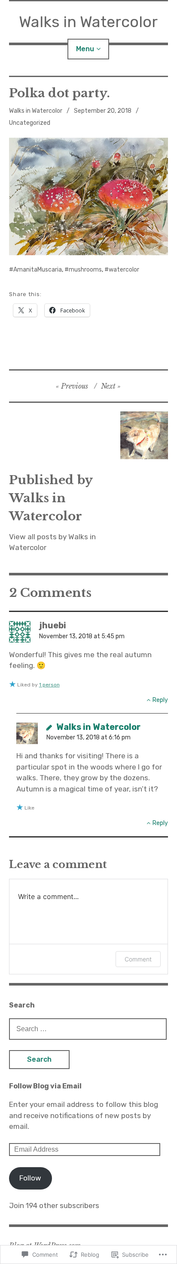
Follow (30, 1178)
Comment (138, 959)
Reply (160, 700)
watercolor (124, 269)
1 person (49, 685)
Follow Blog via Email (45, 1086)
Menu (85, 49)
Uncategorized (29, 123)
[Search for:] (88, 1028)
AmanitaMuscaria (37, 269)
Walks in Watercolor (88, 21)
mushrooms (85, 269)
